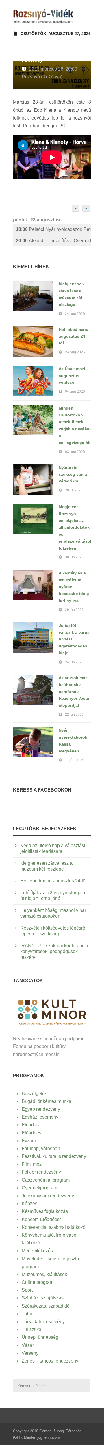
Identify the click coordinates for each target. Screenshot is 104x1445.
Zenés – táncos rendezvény (50, 1360)
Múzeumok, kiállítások (44, 1274)
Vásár (28, 1345)
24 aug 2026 (75, 314)
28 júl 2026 (74, 490)
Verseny (30, 1353)
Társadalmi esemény (43, 1321)
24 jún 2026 (74, 662)
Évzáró (29, 1140)
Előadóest (32, 1132)
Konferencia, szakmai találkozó (54, 1227)
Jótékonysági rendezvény (48, 1195)
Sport (27, 1290)
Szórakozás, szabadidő (46, 1305)
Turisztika (31, 1329)
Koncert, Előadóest (41, 1219)
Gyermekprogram (39, 1187)
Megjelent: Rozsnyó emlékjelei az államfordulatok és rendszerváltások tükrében (75, 527)
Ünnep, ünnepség (40, 1337)
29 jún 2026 (74, 610)
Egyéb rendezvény (41, 1109)
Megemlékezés (37, 1250)
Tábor (28, 1313)
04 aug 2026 (75, 392)
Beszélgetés (34, 1093)
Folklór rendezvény (41, 1171)
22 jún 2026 (74, 715)
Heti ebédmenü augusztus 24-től (73, 336)
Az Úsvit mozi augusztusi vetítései (72, 375)
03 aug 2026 (75, 452)
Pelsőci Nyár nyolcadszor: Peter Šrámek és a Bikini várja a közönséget (53, 229)
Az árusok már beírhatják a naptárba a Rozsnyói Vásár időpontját (74, 691)
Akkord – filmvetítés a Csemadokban (53, 240)
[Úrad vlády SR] (52, 1011)
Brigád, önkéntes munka (46, 1101)
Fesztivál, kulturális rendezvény (54, 1156)
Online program (37, 1282)
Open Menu (85, 15)
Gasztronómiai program (46, 1180)
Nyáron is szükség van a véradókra (73, 474)
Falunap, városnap (41, 1148)
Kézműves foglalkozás (45, 1211)
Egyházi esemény (40, 1116)
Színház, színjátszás (43, 1297)
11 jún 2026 (74, 760)
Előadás (30, 1124)
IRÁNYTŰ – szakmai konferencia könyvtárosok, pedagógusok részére (54, 951)
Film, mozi (32, 1164)
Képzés (29, 1203)
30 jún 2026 (74, 557)
